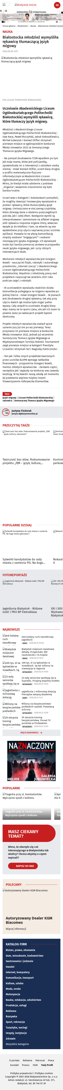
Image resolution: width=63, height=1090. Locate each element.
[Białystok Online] (31, 5)
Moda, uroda (13, 988)
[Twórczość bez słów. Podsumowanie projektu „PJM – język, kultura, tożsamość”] (26, 443)
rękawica (7, 401)
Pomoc (26, 1065)
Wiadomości (23, 26)
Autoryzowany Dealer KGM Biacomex (29, 920)
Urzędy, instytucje (16, 1033)
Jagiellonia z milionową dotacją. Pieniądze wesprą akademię (39, 693)
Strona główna (9, 26)
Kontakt (14, 1065)
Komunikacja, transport (20, 977)
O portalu (14, 1060)
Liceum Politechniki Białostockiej (35, 398)
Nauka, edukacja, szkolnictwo (23, 999)
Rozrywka (11, 1016)
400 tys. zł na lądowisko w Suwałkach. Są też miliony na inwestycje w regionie (37, 665)
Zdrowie (11, 1038)
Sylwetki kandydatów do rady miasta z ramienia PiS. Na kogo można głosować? (23, 561)
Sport (25, 643)
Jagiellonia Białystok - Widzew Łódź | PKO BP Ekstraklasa (22, 610)
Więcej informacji (16, 928)
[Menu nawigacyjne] (57, 5)
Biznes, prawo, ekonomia (20, 950)
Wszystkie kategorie (17, 1044)
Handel (10, 966)
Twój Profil (47, 1065)
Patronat (40, 1060)
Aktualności (27, 672)
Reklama (11, 1011)
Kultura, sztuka (14, 983)
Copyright (10, 1076)
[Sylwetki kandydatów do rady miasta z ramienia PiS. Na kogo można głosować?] (26, 543)
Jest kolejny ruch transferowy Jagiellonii (37, 638)
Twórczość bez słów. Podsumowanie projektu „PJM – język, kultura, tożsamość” (26, 461)
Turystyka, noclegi (16, 1027)
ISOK (35, 1065)
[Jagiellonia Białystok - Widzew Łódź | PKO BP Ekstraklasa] (25, 593)
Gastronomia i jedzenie (19, 961)
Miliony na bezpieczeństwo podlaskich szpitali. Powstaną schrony (38, 706)
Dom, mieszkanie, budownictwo (24, 955)
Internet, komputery (18, 972)
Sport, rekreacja (15, 1021)
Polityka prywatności (21, 1073)
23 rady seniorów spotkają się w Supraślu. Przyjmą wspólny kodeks (40, 679)
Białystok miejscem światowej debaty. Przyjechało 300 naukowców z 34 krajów (38, 652)
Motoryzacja (13, 994)
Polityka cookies (44, 1073)
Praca (51, 1060)
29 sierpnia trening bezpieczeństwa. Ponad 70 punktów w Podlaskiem (36, 720)
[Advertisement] (31, 494)
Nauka (33, 26)
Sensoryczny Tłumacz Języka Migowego (34, 401)
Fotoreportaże (15, 575)
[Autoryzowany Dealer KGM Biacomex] (31, 901)
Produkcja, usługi (16, 1005)
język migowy (9, 398)
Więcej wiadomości (30, 733)
